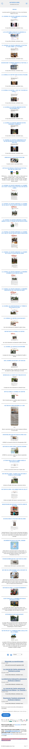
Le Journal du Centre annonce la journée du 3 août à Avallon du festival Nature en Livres (14, 187)
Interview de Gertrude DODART (14, 614)
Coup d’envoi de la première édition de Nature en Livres (14, 599)
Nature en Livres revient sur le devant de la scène (14, 570)
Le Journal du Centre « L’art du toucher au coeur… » (14, 91)
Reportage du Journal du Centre (14, 331)
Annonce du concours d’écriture (14, 157)
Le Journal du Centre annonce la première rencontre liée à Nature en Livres (14, 289)
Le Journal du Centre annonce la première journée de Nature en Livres (14, 272)
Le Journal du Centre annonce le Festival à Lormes (14, 17)
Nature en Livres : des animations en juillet (14, 489)
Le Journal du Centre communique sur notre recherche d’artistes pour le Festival (14, 141)
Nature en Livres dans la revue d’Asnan (14, 446)
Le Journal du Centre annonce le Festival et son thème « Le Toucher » (14, 46)
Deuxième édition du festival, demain (14, 540)
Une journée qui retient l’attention (14, 360)
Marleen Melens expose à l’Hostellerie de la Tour (14, 505)
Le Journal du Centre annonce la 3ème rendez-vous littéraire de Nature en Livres (14, 220)
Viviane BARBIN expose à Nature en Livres (14, 559)
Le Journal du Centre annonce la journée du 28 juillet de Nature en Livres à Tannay (14, 204)
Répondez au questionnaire (14, 661)
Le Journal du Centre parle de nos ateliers (15, 74)
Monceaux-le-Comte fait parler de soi (14, 375)
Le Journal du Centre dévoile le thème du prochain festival (14, 306)
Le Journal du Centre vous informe (14, 346)
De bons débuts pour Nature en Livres (14, 518)
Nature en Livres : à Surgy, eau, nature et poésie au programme (14, 474)
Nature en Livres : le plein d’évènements (14, 587)
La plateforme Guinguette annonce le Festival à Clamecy (14, 32)
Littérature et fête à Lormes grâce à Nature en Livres (14, 461)
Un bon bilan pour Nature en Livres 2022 (14, 434)
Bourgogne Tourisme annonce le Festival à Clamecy (14, 63)
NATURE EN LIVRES (14, 2)
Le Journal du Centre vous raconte (14, 318)
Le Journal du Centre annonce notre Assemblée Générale (14, 123)
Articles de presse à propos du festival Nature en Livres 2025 (14, 168)
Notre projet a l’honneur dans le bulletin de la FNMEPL (14, 631)
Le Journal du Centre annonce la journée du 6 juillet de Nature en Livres (14, 252)
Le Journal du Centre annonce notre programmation (14, 107)
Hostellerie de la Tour (7, 734)
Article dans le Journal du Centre (14, 391)
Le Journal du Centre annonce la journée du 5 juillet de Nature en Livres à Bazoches (14, 232)
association (18, 724)
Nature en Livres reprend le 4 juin (14, 405)
